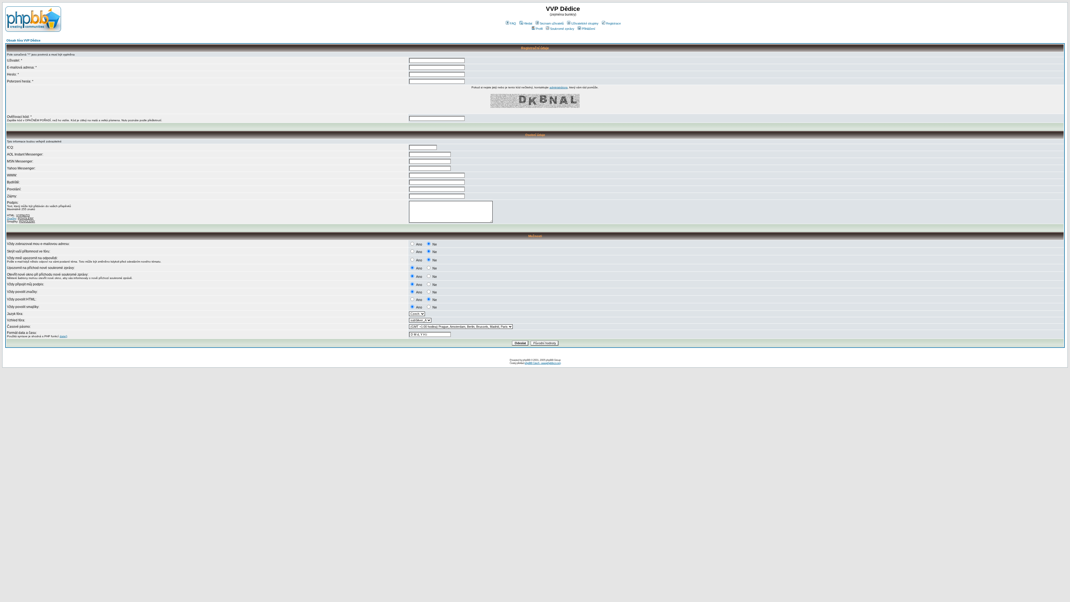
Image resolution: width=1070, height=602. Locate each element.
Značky (11, 218)
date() (63, 336)
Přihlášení (588, 28)
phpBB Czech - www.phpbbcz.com (543, 363)
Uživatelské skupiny (585, 23)
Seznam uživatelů (552, 23)
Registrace (613, 23)
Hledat (528, 23)
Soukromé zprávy (562, 28)
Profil (539, 28)
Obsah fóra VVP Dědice (23, 40)
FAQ (513, 23)
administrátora (558, 87)
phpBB (526, 359)
